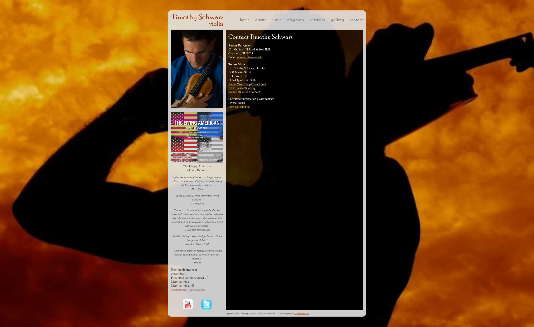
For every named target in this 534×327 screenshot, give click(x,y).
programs (295, 19)
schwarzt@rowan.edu (249, 57)
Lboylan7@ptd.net (239, 107)
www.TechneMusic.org (242, 88)
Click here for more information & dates (188, 289)
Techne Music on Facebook (244, 92)
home (245, 19)
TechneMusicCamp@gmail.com (247, 84)
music (276, 19)
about (260, 19)
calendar (317, 19)
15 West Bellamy (301, 313)
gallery (337, 19)
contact (356, 19)
